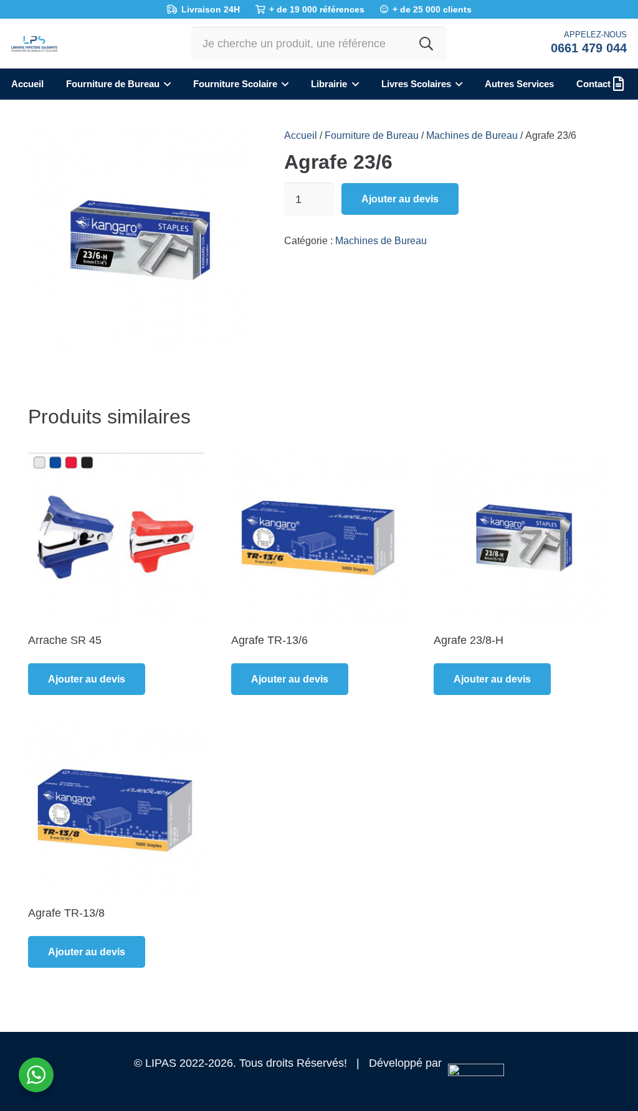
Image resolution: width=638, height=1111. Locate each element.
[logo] (34, 44)
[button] (165, 84)
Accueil (300, 135)
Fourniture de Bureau (372, 135)
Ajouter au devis (400, 199)
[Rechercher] (426, 44)
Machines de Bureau (472, 135)
